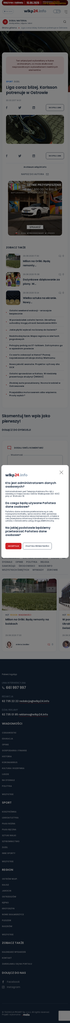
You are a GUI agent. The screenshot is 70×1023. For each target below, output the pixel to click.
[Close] (61, 472)
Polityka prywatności (37, 546)
